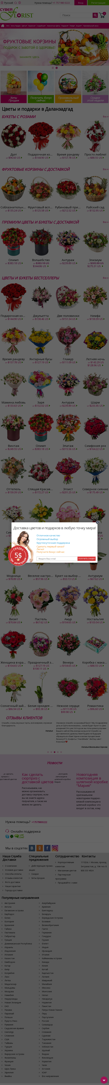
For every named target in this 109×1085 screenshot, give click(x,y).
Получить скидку (86, 559)
